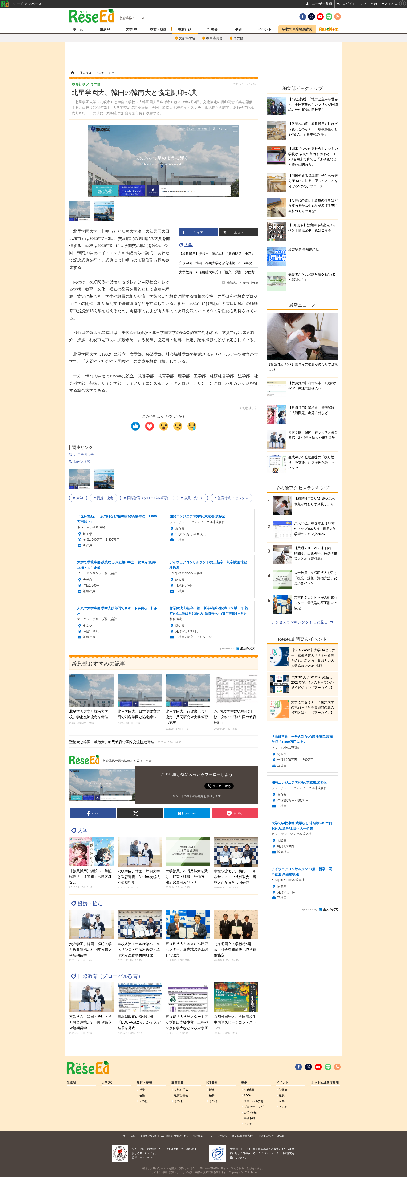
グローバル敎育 (254, 1101)
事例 (238, 29)
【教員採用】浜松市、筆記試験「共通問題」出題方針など (222, 254)
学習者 (283, 1090)
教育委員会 (214, 38)
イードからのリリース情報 (269, 1135)
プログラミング (254, 1106)
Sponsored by (226, 648)
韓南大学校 (82, 461)
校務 (142, 1095)
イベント (265, 29)
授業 (142, 1090)
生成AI (105, 29)
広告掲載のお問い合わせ (174, 1135)
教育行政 (184, 29)
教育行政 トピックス (233, 498)
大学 (188, 244)
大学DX (131, 29)
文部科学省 (187, 38)
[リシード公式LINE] (328, 1067)
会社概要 (198, 1135)
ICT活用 (249, 1090)
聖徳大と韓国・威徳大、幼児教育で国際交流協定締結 (125, 742)
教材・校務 (158, 29)
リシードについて (217, 1135)
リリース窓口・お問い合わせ (139, 1135)
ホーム (78, 29)
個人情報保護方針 (242, 1135)
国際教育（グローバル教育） (148, 498)
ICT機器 (212, 29)
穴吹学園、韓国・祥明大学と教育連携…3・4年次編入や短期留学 (227, 263)
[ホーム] (72, 72)
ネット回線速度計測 (325, 1082)
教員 (282, 1095)
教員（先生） (194, 498)
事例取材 (249, 1118)
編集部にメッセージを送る (242, 282)
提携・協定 (105, 498)
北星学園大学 (84, 454)
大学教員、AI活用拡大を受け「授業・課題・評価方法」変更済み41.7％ (231, 272)
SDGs (247, 1095)
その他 (238, 38)
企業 (282, 1101)
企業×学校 (250, 1112)
